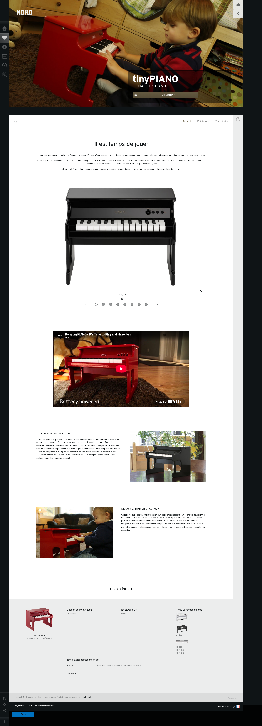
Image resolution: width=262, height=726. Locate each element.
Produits (5, 38)
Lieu (5, 705)
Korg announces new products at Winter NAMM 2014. (120, 666)
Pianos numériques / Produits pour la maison (57, 697)
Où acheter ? (5, 74)
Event (240, 187)
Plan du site (233, 698)
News (5, 699)
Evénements (5, 56)
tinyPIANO (86, 697)
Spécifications (222, 121)
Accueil (5, 28)
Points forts (203, 121)
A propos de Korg (5, 721)
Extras (5, 47)
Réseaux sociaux (5, 711)
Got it (23, 714)
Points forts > (121, 589)
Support (5, 65)
